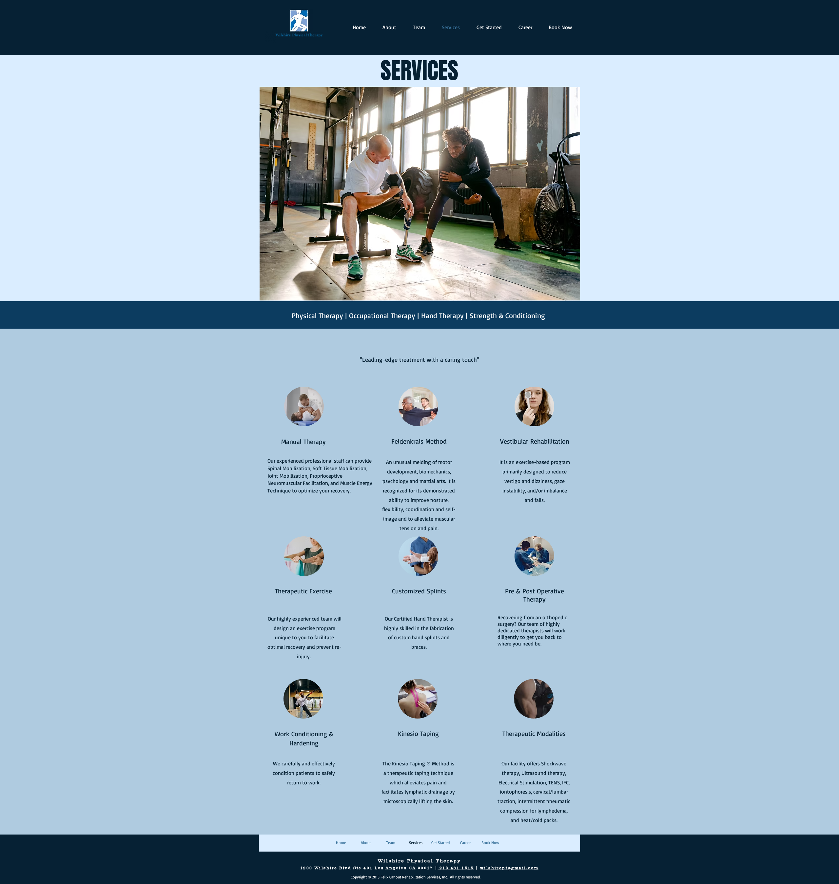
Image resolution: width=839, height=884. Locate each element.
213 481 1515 (456, 868)
